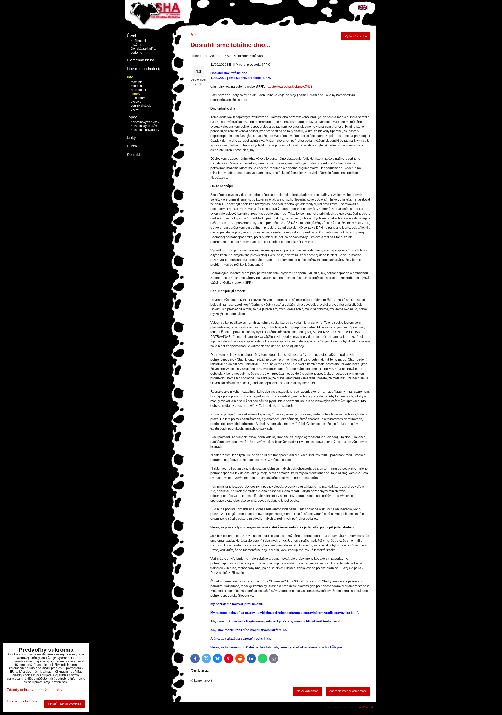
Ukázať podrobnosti (23, 701)
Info (130, 77)
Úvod (131, 35)
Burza (132, 146)
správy (135, 94)
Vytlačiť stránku (356, 36)
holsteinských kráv (144, 126)
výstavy (136, 102)
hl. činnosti (138, 41)
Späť (193, 34)
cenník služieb (141, 105)
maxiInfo (137, 82)
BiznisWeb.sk (364, 707)
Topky (132, 117)
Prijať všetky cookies (65, 704)
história (136, 45)
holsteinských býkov (145, 122)
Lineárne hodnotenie (144, 68)
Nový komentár (307, 691)
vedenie (136, 52)
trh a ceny (138, 98)
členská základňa (143, 48)
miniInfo (136, 86)
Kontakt (133, 154)
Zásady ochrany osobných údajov (34, 690)
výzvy (135, 109)
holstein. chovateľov (145, 130)
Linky (131, 137)
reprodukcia (139, 90)
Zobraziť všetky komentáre (348, 691)
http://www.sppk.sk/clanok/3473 (289, 86)
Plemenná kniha (140, 60)
